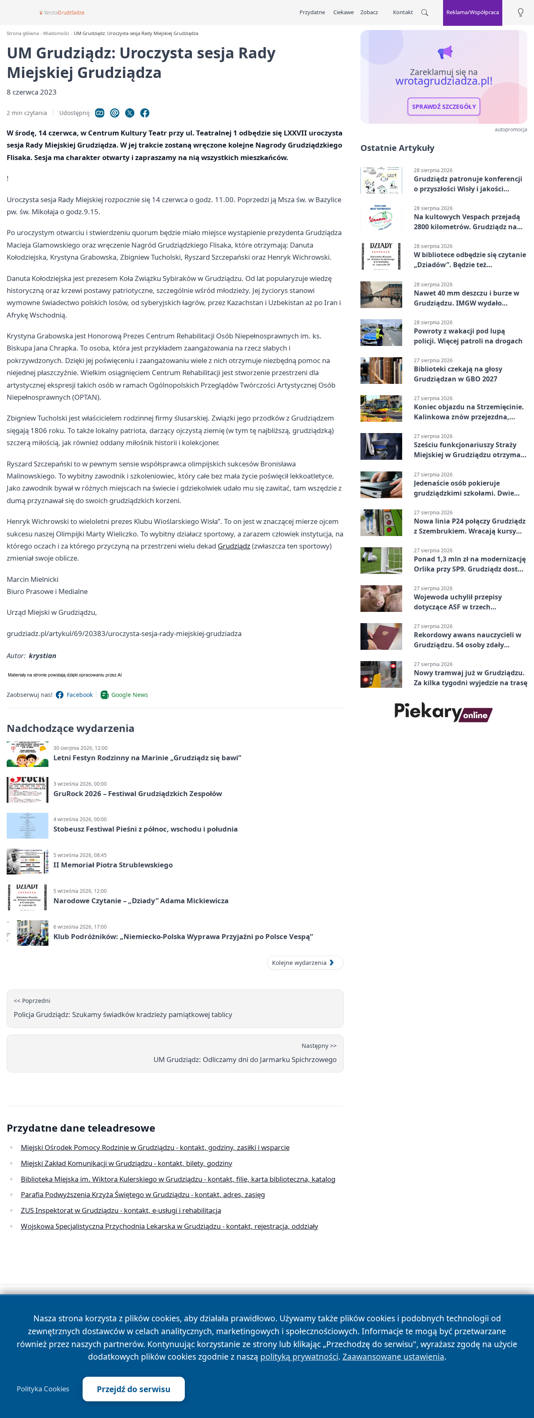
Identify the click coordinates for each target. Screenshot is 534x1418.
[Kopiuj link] (100, 113)
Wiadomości (56, 33)
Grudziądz (234, 546)
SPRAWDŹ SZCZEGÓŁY (444, 107)
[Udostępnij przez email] (115, 113)
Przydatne (312, 12)
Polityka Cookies (43, 1389)
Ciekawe (343, 12)
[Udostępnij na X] (130, 113)
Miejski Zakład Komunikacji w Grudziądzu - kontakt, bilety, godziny (126, 1163)
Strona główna (23, 33)
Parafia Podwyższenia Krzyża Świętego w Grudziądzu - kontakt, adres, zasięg (143, 1194)
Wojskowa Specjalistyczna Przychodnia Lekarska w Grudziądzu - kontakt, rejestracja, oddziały (169, 1226)
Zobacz (369, 12)
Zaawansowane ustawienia (393, 1356)
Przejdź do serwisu (134, 1389)
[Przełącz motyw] (520, 12)
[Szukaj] (424, 12)
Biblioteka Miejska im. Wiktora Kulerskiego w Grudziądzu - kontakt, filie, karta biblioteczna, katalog (178, 1179)
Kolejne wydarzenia (299, 963)
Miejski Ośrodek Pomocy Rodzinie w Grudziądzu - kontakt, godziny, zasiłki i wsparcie (155, 1147)
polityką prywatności (299, 1356)
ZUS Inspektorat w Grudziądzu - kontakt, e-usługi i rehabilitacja (121, 1210)
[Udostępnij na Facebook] (145, 113)
